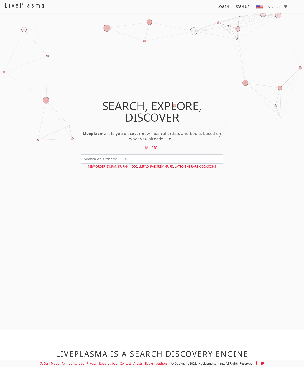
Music (151, 147)
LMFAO (143, 166)
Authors (161, 363)
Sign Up (243, 6)
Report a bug (108, 363)
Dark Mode (51, 363)
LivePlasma (25, 5)
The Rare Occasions (200, 166)
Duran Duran (117, 166)
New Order (96, 166)
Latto (179, 166)
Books (149, 363)
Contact (125, 363)
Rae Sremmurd (161, 166)
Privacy (91, 363)
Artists (137, 363)
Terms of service (73, 363)
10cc (133, 166)
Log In (223, 6)
